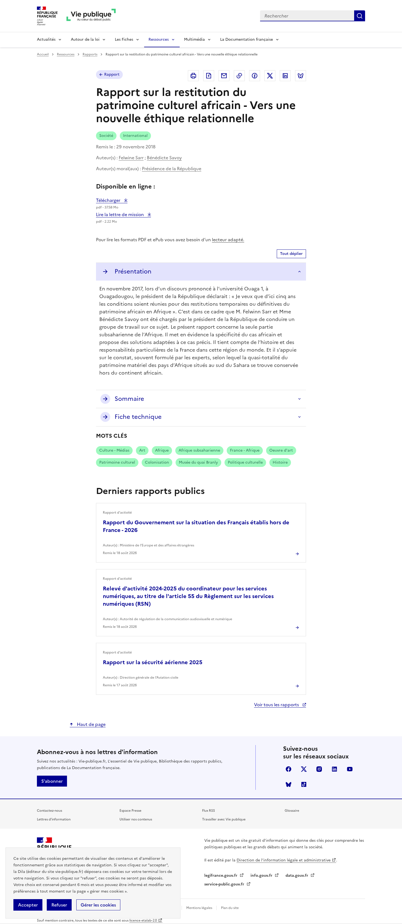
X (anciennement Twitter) (303, 769)
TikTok (303, 784)
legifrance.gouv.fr (221, 875)
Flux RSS (208, 810)
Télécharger (111, 200)
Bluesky (288, 784)
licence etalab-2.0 (143, 920)
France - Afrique (245, 450)
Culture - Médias (114, 450)
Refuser (59, 905)
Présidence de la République (171, 168)
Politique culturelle (245, 462)
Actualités (46, 39)
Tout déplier (291, 254)
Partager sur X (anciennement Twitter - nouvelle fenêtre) (269, 75)
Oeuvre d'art (281, 450)
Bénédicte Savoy (164, 157)
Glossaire (292, 810)
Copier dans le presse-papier (239, 75)
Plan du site (230, 907)
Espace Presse (130, 810)
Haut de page (91, 724)
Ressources (158, 39)
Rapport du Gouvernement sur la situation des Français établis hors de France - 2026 (196, 526)
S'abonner (52, 781)
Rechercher (359, 15)
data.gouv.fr (297, 875)
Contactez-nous (49, 810)
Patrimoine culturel (117, 462)
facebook (288, 769)
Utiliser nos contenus (136, 819)
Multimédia (194, 39)
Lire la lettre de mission (120, 214)
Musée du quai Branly (198, 462)
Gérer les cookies (98, 905)
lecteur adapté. (228, 239)
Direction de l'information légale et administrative (284, 860)
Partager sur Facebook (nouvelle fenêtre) (254, 75)
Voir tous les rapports (277, 704)
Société (106, 136)
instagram (319, 769)
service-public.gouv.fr (224, 884)
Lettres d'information (54, 819)
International (135, 136)
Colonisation (157, 462)
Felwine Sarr (131, 157)
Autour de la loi (85, 39)
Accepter (28, 905)
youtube (349, 769)
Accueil (43, 54)
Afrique (162, 450)
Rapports (90, 54)
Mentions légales (199, 907)
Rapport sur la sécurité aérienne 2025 (152, 662)
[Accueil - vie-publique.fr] (91, 16)
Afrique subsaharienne (199, 450)
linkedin (334, 769)
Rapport (112, 74)
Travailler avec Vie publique (224, 819)
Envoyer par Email (224, 75)
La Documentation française (246, 39)
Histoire (280, 462)
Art (142, 450)
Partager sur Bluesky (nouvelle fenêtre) (300, 75)
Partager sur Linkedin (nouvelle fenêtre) (285, 75)
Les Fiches (124, 39)
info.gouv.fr (261, 875)
